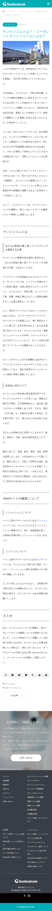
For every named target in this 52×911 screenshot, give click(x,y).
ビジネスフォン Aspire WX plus (37, 852)
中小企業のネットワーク (36, 862)
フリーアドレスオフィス (36, 842)
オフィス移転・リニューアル (37, 834)
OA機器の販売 (32, 814)
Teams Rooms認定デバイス (37, 858)
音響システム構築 (33, 801)
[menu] (48, 4)
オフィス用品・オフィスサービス (37, 819)
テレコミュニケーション (36, 785)
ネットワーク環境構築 (35, 789)
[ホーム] (3, 11)
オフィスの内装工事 (34, 838)
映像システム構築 (33, 806)
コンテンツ (42, 559)
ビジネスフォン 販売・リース (38, 846)
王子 (7, 688)
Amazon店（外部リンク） (12, 857)
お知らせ (6, 789)
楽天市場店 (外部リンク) (11, 849)
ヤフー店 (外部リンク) (11, 853)
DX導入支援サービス (34, 866)
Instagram (29, 895)
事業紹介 (6, 785)
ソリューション (8, 797)
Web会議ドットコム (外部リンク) (14, 843)
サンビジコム (10, 25)
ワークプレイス (15, 688)
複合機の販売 (32, 810)
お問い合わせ (26, 758)
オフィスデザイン (33, 781)
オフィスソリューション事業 (37, 776)
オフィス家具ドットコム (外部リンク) (13, 835)
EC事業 (5, 830)
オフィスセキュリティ (35, 793)
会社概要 (6, 781)
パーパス (6, 776)
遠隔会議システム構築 (35, 797)
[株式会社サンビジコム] (25, 4)
